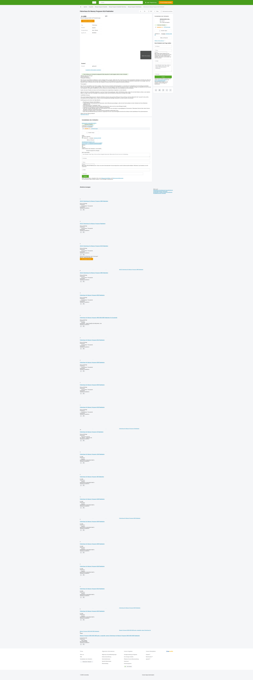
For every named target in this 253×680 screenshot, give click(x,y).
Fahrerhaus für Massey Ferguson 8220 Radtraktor (92, 611)
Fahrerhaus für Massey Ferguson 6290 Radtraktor (92, 362)
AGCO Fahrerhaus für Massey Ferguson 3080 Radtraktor (94, 201)
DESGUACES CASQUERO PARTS (89, 123)
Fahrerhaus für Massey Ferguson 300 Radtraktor (92, 476)
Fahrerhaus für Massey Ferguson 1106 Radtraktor (92, 454)
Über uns (82, 654)
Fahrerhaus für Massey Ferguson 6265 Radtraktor (92, 521)
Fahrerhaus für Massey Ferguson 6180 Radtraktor (92, 499)
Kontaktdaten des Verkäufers (86, 659)
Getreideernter (162, 190)
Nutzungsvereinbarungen (118, 178)
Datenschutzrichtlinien (106, 178)
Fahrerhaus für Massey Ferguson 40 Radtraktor (91, 432)
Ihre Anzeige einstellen (86, 259)
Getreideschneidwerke (167, 192)
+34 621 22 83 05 (97, 138)
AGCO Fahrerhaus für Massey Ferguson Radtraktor (92, 223)
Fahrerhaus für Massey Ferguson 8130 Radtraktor (92, 407)
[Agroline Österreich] (85, 2)
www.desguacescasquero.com (88, 141)
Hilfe (81, 656)
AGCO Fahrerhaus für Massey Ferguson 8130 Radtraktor (94, 246)
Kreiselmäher (156, 192)
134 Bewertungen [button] (94, 128)
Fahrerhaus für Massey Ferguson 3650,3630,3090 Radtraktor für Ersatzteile (98, 317)
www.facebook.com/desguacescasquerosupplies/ (92, 142)
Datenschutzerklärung (106, 656)
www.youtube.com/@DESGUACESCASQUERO (92, 143)
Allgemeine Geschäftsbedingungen (109, 654)
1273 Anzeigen (90, 125)
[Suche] (100, 2)
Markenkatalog (105, 663)
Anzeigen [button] (91, 138)
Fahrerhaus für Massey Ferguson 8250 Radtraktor (92, 295)
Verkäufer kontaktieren (88, 20)
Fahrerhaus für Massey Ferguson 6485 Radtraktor (92, 544)
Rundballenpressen (157, 193)
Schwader (164, 193)
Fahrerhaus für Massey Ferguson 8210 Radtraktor (92, 340)
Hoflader (161, 192)
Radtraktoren (156, 190)
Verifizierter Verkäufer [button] (89, 124)
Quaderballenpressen (158, 191)
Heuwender (165, 191)
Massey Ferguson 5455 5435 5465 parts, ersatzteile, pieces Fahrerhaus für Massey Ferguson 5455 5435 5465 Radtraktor (110, 635)
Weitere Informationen (159, 40)
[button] (141, 11)
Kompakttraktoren (169, 190)
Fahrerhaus (94, 25)
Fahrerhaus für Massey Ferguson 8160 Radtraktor (92, 566)
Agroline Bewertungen (106, 661)
